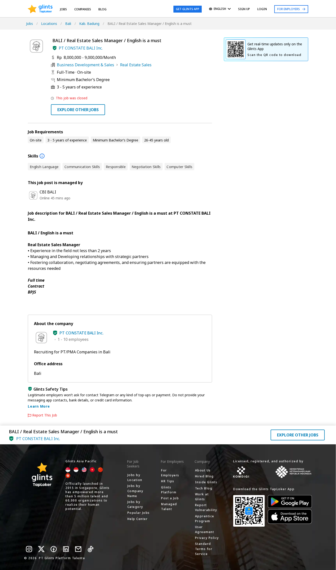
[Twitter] (41, 549)
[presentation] (40, 9)
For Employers (288, 9)
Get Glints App (187, 9)
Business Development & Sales (85, 65)
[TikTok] (90, 549)
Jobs (63, 9)
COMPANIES (82, 9)
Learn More (39, 406)
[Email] (78, 549)
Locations (49, 23)
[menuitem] (220, 9)
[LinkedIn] (66, 549)
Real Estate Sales (136, 65)
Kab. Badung (89, 23)
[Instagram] (29, 549)
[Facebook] (54, 549)
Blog (102, 9)
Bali (68, 23)
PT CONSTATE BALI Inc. (81, 48)
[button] (54, 48)
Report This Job (44, 415)
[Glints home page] (40, 9)
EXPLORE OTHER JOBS (78, 109)
